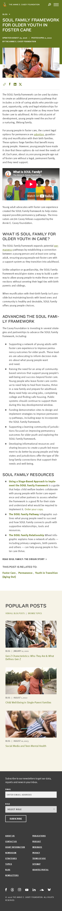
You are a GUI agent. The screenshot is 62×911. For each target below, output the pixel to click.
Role (7, 803)
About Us (10, 835)
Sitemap (36, 864)
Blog (5, 14)
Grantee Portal (40, 869)
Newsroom (10, 852)
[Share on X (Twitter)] (20, 84)
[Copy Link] (4, 84)
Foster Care (9, 573)
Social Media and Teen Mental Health (25, 746)
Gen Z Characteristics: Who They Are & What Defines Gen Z (29, 657)
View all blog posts (15, 613)
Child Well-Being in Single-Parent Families (28, 702)
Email (8, 789)
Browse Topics (35, 613)
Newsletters (12, 875)
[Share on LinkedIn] (15, 84)
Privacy (36, 852)
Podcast (36, 841)
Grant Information (15, 847)
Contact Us (11, 841)
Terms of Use (39, 858)
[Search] (49, 4)
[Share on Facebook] (10, 84)
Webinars (37, 847)
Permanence (25, 573)
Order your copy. (34, 509)
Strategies (11, 858)
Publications (39, 835)
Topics (8, 864)
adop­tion (39, 134)
